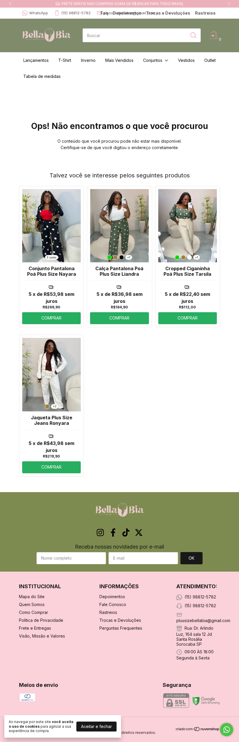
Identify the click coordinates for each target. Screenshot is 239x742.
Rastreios (205, 13)
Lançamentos (36, 60)
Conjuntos (152, 60)
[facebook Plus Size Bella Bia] (113, 532)
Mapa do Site (32, 596)
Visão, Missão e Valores (42, 635)
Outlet (210, 60)
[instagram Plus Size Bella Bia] (100, 532)
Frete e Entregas (35, 628)
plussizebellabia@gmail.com (203, 620)
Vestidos (186, 60)
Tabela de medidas (42, 76)
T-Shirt (64, 60)
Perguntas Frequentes (120, 628)
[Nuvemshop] (197, 729)
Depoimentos (127, 13)
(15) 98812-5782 (76, 13)
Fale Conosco (112, 604)
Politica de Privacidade (41, 620)
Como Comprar (33, 612)
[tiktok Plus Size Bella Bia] (125, 532)
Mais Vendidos (119, 60)
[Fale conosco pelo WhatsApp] (226, 729)
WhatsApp (38, 13)
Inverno (88, 60)
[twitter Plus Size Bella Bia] (138, 532)
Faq (104, 13)
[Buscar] (193, 35)
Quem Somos (32, 604)
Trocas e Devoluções (168, 13)
